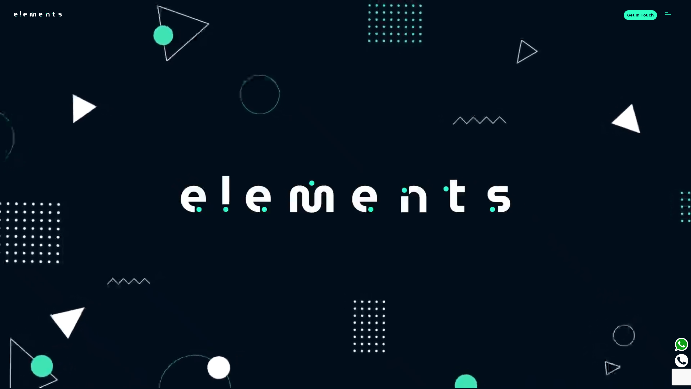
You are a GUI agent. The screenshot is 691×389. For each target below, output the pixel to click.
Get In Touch (640, 15)
